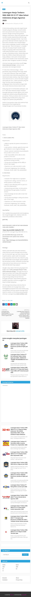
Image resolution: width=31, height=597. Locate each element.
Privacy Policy (19, 580)
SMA (9, 300)
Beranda (4, 578)
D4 (16, 568)
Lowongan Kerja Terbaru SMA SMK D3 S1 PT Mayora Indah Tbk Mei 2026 (19, 531)
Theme (12, 594)
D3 (4, 300)
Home (3, 564)
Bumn (17, 564)
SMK (11, 300)
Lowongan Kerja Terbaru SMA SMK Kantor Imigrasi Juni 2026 (19, 463)
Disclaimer (4, 580)
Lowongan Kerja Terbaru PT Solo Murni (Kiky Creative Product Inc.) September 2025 (19, 443)
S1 (6, 300)
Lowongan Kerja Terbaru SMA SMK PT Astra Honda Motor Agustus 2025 (19, 497)
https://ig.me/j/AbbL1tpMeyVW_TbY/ (13, 230)
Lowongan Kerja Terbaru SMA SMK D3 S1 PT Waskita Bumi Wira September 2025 (19, 453)
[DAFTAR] (5, 219)
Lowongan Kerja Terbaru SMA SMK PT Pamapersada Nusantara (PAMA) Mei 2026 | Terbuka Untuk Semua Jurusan (19, 518)
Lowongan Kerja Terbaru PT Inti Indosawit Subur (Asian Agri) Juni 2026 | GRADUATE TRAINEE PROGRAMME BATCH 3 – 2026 (19, 358)
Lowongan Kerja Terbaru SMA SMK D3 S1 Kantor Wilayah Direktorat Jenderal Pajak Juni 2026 (19, 475)
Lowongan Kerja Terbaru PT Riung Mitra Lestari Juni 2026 (19, 485)
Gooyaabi (24, 594)
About (17, 578)
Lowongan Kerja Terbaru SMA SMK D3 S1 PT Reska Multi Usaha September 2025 (19, 507)
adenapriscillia (9, 23)
